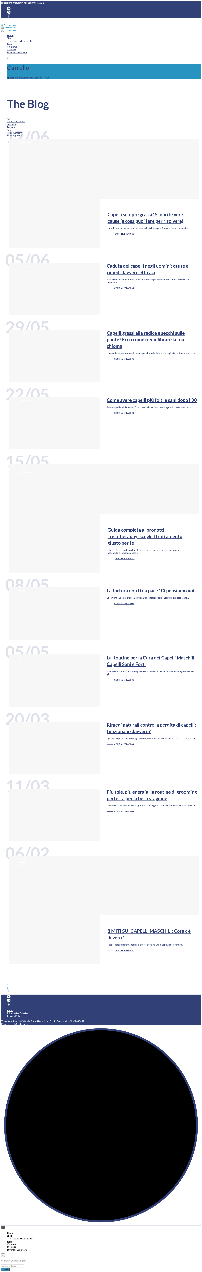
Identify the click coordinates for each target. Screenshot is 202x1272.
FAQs (10, 1010)
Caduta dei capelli (16, 121)
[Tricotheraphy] (9, 17)
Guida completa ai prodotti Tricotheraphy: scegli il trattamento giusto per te (145, 536)
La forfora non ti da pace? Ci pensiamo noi (150, 590)
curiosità (11, 124)
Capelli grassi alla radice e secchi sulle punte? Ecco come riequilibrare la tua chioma (146, 339)
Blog (9, 43)
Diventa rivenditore (17, 52)
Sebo (21, 335)
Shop (9, 38)
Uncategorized (25, 143)
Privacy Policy (14, 1016)
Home (10, 35)
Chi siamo (12, 46)
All (8, 118)
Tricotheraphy (25, 473)
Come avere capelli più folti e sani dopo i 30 (152, 400)
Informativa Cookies (17, 1013)
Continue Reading (124, 234)
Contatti (11, 49)
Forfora (11, 127)
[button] (7, 57)
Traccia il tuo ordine (23, 41)
